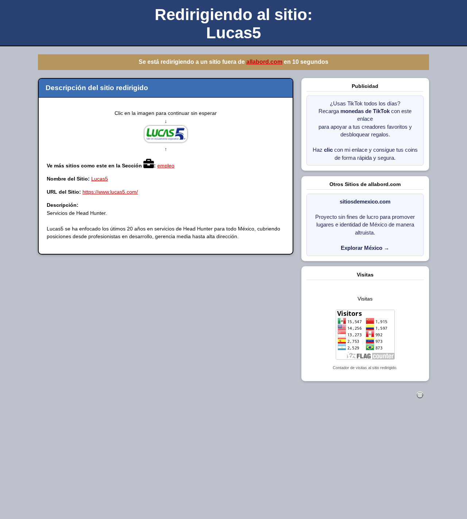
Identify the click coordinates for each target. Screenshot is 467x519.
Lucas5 (99, 179)
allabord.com (266, 62)
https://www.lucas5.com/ (110, 192)
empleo (165, 166)
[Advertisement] (219, 467)
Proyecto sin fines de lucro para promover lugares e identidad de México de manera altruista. (365, 224)
